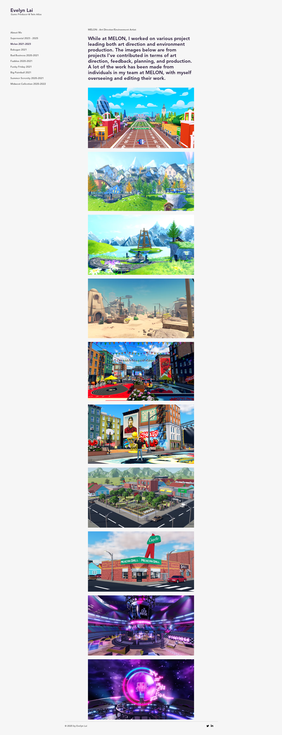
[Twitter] (207, 725)
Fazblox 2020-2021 (21, 61)
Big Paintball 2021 (20, 72)
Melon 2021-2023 (20, 43)
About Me (16, 32)
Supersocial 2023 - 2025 (21, 38)
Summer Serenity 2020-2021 (21, 78)
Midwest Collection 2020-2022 (21, 83)
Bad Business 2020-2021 (21, 55)
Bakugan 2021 (18, 49)
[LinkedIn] (212, 725)
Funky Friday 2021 (21, 66)
